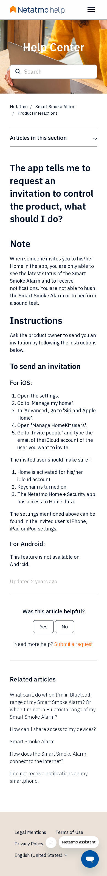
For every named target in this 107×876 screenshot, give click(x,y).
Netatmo (19, 106)
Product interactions (38, 113)
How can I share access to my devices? (53, 729)
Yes (43, 626)
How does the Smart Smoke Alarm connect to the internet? (48, 757)
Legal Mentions (30, 832)
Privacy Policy (29, 844)
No (64, 626)
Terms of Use (69, 832)
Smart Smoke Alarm (55, 106)
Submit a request (73, 644)
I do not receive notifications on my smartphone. (49, 777)
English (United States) (39, 855)
